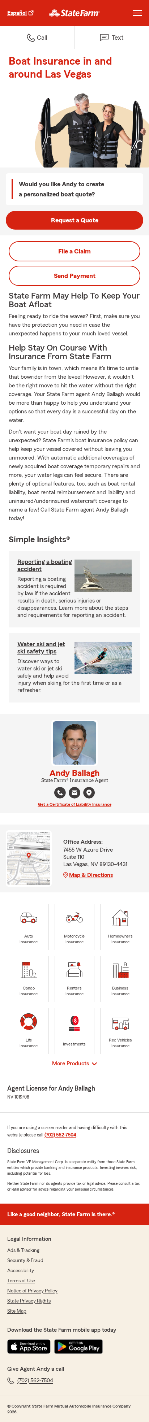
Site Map (16, 1311)
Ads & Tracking (23, 1250)
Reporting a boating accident (44, 565)
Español (17, 13)
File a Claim (74, 251)
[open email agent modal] (74, 793)
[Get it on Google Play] (78, 1346)
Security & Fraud (25, 1260)
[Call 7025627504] (60, 793)
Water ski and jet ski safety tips (41, 648)
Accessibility (20, 1270)
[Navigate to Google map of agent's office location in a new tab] (89, 793)
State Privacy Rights (29, 1301)
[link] (74, 12)
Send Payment (74, 276)
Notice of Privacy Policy (32, 1290)
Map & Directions (91, 875)
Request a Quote (74, 220)
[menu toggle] (137, 13)
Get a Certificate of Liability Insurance (74, 804)
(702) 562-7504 (60, 1135)
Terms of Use (21, 1280)
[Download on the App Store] (29, 1346)
